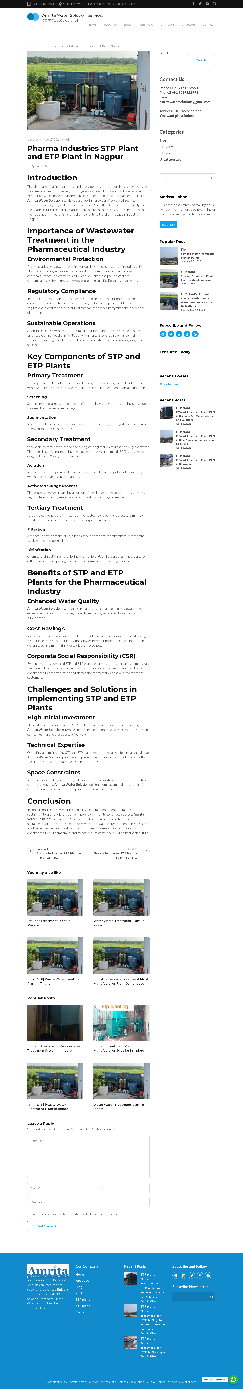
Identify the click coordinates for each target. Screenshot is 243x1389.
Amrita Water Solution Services (72, 15)
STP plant (188, 24)
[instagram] (179, 334)
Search (164, 53)
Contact (209, 24)
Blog (127, 24)
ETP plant (167, 24)
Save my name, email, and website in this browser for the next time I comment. (74, 1213)
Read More (168, 224)
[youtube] (208, 1275)
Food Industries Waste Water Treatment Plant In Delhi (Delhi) (197, 302)
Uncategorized (171, 159)
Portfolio (146, 24)
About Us (110, 24)
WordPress (189, 1382)
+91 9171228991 (43, 3)
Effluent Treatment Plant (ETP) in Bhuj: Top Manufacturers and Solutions (195, 440)
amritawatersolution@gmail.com (114, 3)
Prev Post (60, 853)
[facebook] (163, 334)
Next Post (117, 853)
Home (93, 24)
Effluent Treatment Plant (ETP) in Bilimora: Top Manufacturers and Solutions (195, 416)
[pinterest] (195, 334)
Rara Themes (157, 1382)
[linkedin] (187, 334)
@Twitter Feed (170, 384)
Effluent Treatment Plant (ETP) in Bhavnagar (153, 1348)
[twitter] (171, 334)
